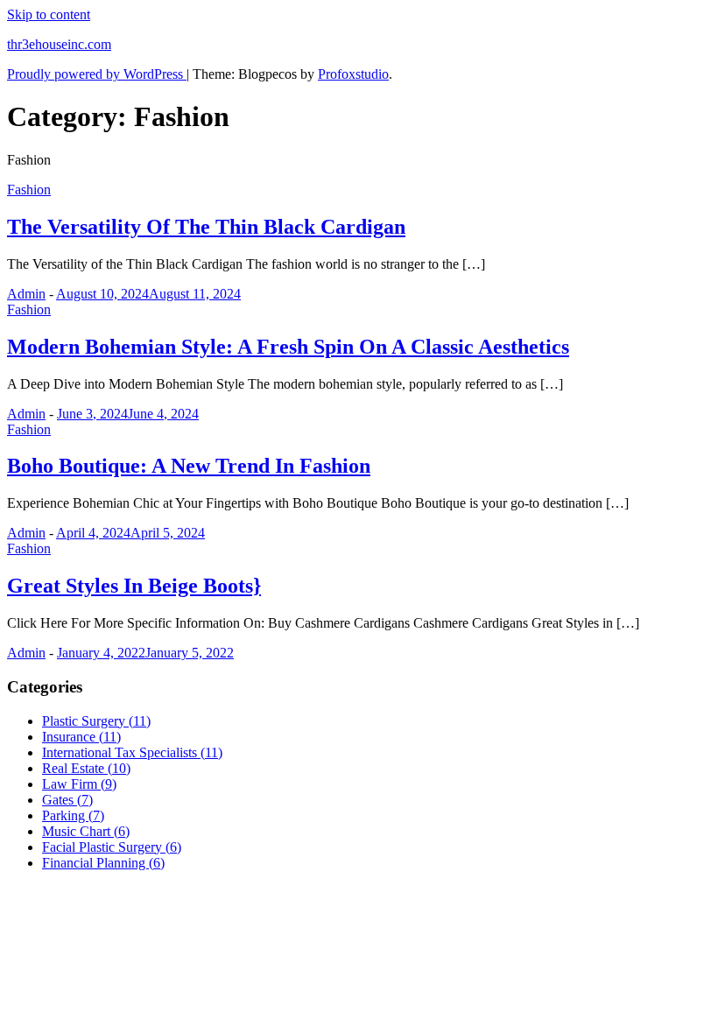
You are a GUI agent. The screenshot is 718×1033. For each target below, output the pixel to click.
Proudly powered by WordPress (97, 74)
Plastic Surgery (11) (96, 720)
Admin (26, 293)
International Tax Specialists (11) (132, 752)
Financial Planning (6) (103, 862)
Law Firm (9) (79, 784)
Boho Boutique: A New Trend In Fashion (188, 465)
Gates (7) (67, 799)
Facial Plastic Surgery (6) (111, 847)
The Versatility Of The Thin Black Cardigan (206, 226)
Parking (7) (73, 815)
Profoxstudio (353, 74)
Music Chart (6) (86, 831)
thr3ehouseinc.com (59, 44)
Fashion (29, 189)
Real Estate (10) (86, 768)
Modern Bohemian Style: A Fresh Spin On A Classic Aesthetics (288, 346)
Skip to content (48, 14)
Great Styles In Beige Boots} (134, 585)
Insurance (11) (81, 736)
